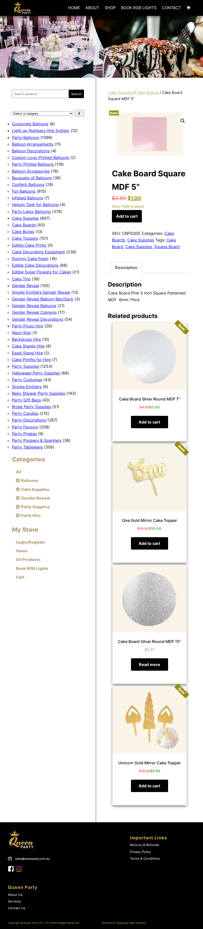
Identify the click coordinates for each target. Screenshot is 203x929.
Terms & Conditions (145, 858)
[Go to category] (79, 113)
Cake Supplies (120, 92)
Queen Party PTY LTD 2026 (39, 923)
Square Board (167, 246)
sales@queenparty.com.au (32, 858)
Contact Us (16, 908)
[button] (182, 120)
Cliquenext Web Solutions (131, 923)
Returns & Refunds (144, 845)
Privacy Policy (140, 852)
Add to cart (127, 216)
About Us (15, 895)
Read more (149, 664)
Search (76, 94)
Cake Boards (147, 92)
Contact (171, 7)
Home (74, 7)
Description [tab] (126, 267)
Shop (110, 7)
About (92, 7)
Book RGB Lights (138, 7)
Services (14, 901)
